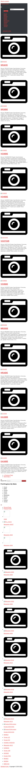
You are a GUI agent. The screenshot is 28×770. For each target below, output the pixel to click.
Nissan (6, 22)
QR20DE (6, 753)
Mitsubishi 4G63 (8, 535)
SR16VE (4, 65)
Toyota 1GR (7, 750)
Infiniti (5, 18)
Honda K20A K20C (9, 726)
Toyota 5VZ (7, 740)
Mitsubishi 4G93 (8, 574)
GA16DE (4, 461)
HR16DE (4, 373)
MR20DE (4, 328)
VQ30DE (4, 154)
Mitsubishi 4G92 (8, 604)
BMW (5, 15)
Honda (5, 16)
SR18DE (4, 109)
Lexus (5, 19)
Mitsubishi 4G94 (8, 633)
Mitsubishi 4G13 (8, 721)
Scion (5, 23)
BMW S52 (6, 764)
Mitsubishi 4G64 (8, 545)
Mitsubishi (6, 20)
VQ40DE (4, 197)
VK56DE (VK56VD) (9, 742)
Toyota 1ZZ (7, 737)
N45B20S (6, 748)
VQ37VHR (5, 241)
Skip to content (5, 1)
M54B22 (6, 758)
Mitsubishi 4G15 (8, 662)
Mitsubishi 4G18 (8, 692)
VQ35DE (4, 284)
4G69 (5, 519)
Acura (5, 13)
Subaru (6, 25)
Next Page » (7, 476)
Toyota (5, 26)
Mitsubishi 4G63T (8, 524)
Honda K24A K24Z (9, 732)
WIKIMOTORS (5, 4)
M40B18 (6, 734)
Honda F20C (7, 756)
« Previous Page (8, 475)
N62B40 (6, 761)
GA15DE (4, 417)
